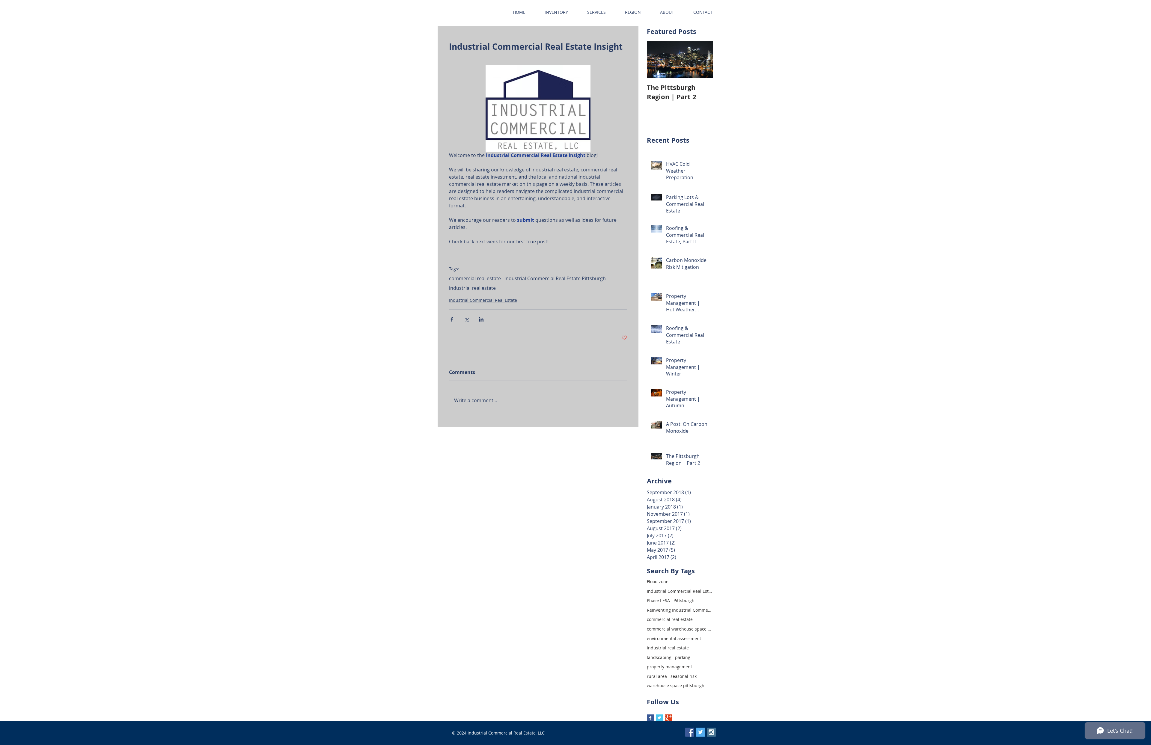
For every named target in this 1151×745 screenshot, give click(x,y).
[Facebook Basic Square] (650, 717)
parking (682, 657)
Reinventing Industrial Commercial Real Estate (680, 610)
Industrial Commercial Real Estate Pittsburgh (555, 278)
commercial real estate (475, 278)
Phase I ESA (658, 600)
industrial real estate (472, 288)
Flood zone (657, 581)
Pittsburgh (684, 600)
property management (669, 666)
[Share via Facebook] (452, 319)
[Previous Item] (656, 59)
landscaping (659, 657)
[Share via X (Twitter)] (466, 319)
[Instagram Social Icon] (711, 732)
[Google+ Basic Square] (668, 717)
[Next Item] (703, 59)
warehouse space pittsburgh (675, 685)
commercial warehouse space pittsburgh (680, 629)
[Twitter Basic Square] (659, 717)
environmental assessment (674, 638)
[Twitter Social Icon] (700, 732)
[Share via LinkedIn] (481, 319)
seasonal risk (684, 676)
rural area (657, 676)
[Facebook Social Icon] (689, 732)
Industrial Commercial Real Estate (483, 300)
